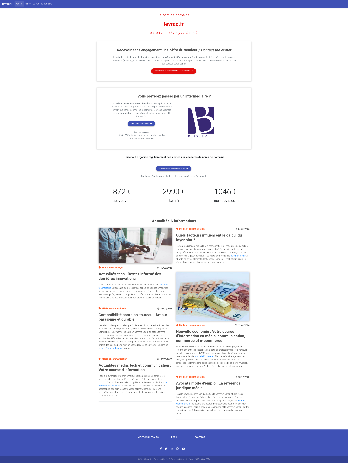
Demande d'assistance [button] (140, 124)
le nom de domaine (174, 15)
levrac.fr (174, 24)
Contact (200, 437)
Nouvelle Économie (204, 356)
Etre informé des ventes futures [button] (172, 168)
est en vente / (174, 33)
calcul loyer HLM (238, 255)
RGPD (174, 437)
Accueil (20, 3)
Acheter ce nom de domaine (38, 3)
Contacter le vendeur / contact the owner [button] (172, 71)
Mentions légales (148, 437)
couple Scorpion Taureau (110, 348)
